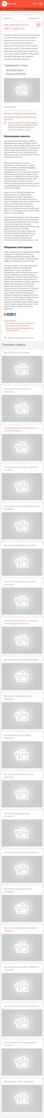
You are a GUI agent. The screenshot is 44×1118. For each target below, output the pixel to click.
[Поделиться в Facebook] (11, 314)
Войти (35, 3)
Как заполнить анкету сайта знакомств (17, 736)
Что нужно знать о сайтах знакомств (21, 852)
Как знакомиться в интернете (17, 325)
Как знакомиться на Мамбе (17, 352)
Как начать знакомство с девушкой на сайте (20, 468)
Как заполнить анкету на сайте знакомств (18, 775)
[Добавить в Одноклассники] (5, 314)
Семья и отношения (14, 9)
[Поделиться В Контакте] (8, 314)
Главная (4, 9)
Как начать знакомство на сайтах (20, 545)
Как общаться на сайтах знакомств (20, 323)
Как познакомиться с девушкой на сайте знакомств (19, 329)
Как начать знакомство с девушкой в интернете (21, 507)
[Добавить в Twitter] (14, 314)
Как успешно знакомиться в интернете (17, 390)
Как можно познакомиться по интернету (18, 890)
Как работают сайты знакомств (19, 1081)
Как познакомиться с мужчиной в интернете (20, 1044)
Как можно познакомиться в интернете (17, 697)
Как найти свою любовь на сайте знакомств (20, 583)
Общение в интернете (15, 73)
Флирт (24, 9)
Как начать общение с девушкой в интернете (20, 929)
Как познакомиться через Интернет (21, 659)
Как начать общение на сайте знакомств (20, 113)
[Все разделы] (40, 3)
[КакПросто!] (9, 3)
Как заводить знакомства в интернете (17, 814)
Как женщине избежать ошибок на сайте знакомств (20, 118)
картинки (31, 167)
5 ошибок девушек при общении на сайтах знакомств (21, 429)
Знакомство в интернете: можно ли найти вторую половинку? (21, 622)
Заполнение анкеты (14, 70)
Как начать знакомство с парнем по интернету (21, 968)
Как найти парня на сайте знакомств (21, 1006)
